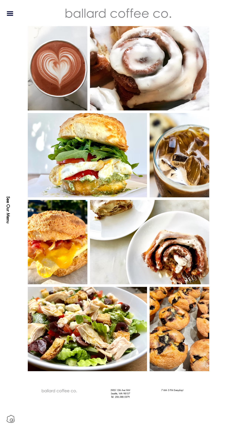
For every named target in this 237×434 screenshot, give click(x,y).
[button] (10, 13)
